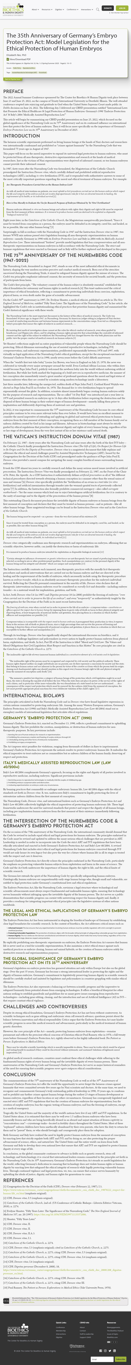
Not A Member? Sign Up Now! (119, 12)
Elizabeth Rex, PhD (16, 55)
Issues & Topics (112, 1334)
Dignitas (59, 1337)
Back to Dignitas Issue (12, 79)
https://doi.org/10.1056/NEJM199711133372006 (60, 1214)
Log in (122, 8)
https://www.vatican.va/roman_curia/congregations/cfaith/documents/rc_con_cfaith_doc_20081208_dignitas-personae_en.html (62, 1271)
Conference (60, 1327)
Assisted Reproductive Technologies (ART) (24, 72)
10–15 (69, 63)
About (82, 1327)
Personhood (42, 72)
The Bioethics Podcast (115, 1331)
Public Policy (17, 68)
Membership (61, 1331)
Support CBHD (85, 1337)
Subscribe (120, 1359)
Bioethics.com (112, 1337)
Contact (83, 1331)
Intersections (61, 1334)
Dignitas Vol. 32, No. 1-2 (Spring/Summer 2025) (41, 63)
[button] (37, 9)
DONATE (108, 8)
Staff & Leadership (87, 1334)
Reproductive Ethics (29, 68)
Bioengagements (113, 1327)
